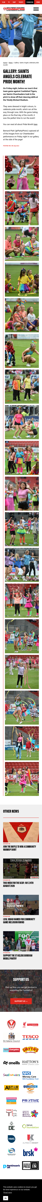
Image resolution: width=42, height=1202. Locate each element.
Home (5, 63)
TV (9, 2)
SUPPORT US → (21, 1001)
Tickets (21, 2)
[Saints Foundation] (14, 9)
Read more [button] (7, 1192)
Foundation (29, 2)
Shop (14, 2)
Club (3, 2)
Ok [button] (6, 1198)
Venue (38, 2)
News (11, 63)
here (35, 124)
